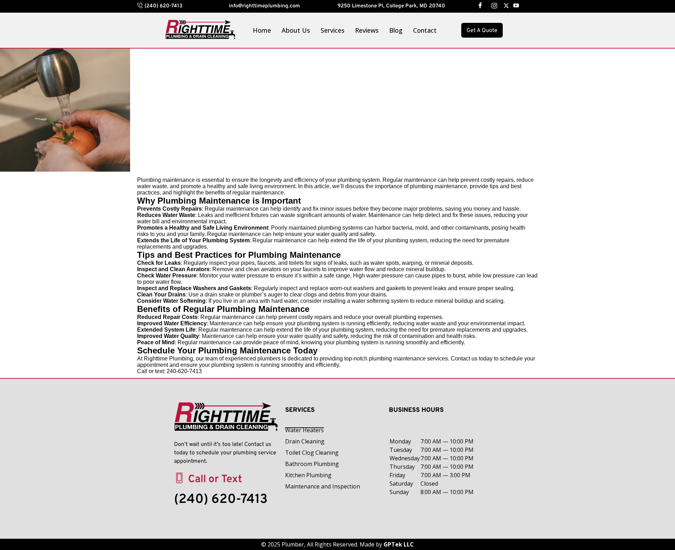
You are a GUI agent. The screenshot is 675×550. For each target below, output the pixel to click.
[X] (504, 5)
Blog (396, 30)
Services (333, 30)
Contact (425, 30)
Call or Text (215, 479)
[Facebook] (480, 5)
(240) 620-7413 (163, 6)
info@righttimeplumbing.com (264, 6)
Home (262, 30)
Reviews (367, 30)
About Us (296, 30)
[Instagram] (492, 5)
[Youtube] (515, 5)
